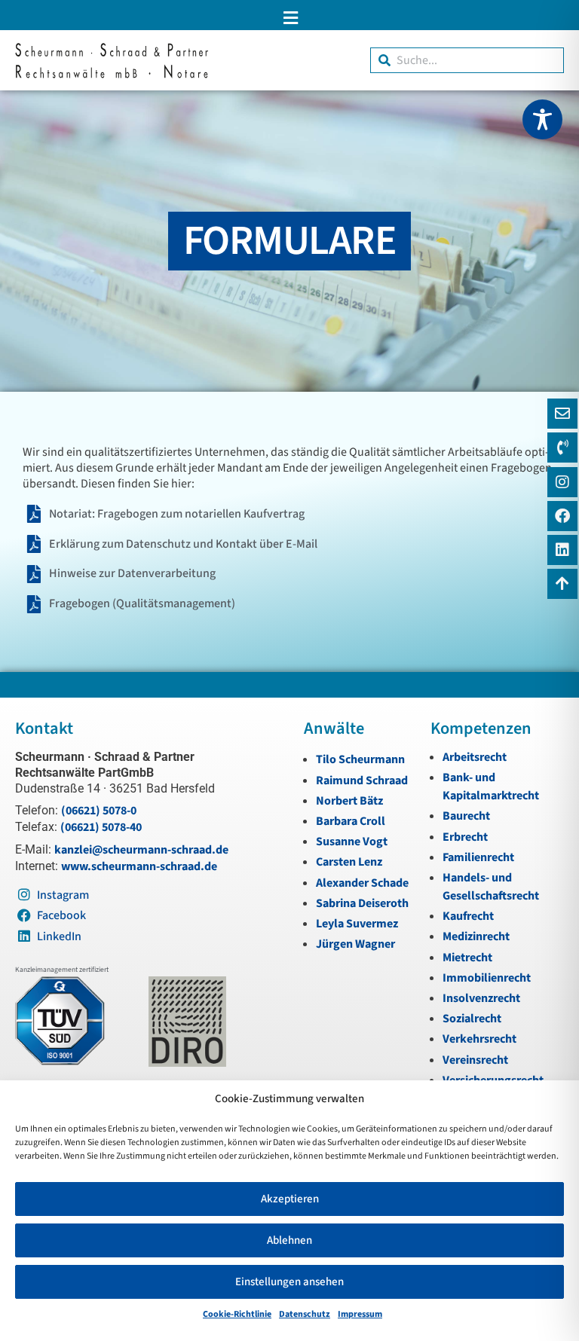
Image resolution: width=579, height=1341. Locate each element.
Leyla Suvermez (357, 923)
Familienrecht (478, 857)
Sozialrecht (472, 1018)
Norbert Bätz (349, 801)
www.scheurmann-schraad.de (139, 866)
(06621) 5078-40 (101, 827)
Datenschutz (304, 1314)
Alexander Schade (362, 883)
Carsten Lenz (349, 862)
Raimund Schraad (362, 780)
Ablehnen (289, 1240)
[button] (289, 18)
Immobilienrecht (487, 978)
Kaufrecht (468, 916)
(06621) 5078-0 (98, 810)
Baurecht (466, 816)
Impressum (360, 1314)
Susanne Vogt (352, 841)
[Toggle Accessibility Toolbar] (542, 119)
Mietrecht (467, 957)
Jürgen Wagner (355, 944)
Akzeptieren (290, 1199)
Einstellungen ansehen (289, 1282)
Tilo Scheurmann (360, 759)
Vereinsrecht (475, 1060)
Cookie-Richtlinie (237, 1314)
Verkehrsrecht (479, 1039)
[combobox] (467, 60)
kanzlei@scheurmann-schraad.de (141, 850)
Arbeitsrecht (475, 757)
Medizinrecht (476, 936)
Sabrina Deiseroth (362, 903)
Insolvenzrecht (481, 998)
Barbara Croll (350, 821)
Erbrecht (465, 837)
